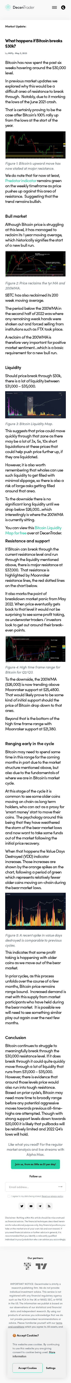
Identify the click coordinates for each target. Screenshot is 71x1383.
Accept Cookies (27, 1368)
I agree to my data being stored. (37, 1196)
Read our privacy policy (52, 1196)
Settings (50, 1368)
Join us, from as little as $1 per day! (35, 1164)
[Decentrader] (19, 7)
